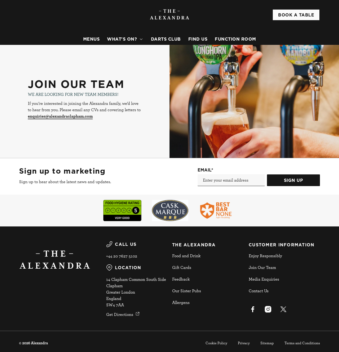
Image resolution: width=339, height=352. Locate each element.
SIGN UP (293, 180)
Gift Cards (181, 267)
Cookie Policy (216, 343)
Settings (271, 85)
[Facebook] (253, 309)
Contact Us (259, 290)
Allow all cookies (294, 14)
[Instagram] (268, 309)
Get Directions (119, 314)
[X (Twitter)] (283, 309)
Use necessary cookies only (294, 31)
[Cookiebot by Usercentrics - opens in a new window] (34, 85)
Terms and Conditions (302, 343)
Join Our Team (262, 267)
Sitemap (267, 343)
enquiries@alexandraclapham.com (60, 116)
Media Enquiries (264, 279)
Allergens (181, 302)
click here (78, 64)
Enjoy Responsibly (265, 255)
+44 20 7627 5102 (121, 256)
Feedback (181, 279)
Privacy (244, 343)
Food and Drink (186, 255)
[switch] (152, 84)
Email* (205, 170)
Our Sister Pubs (186, 290)
